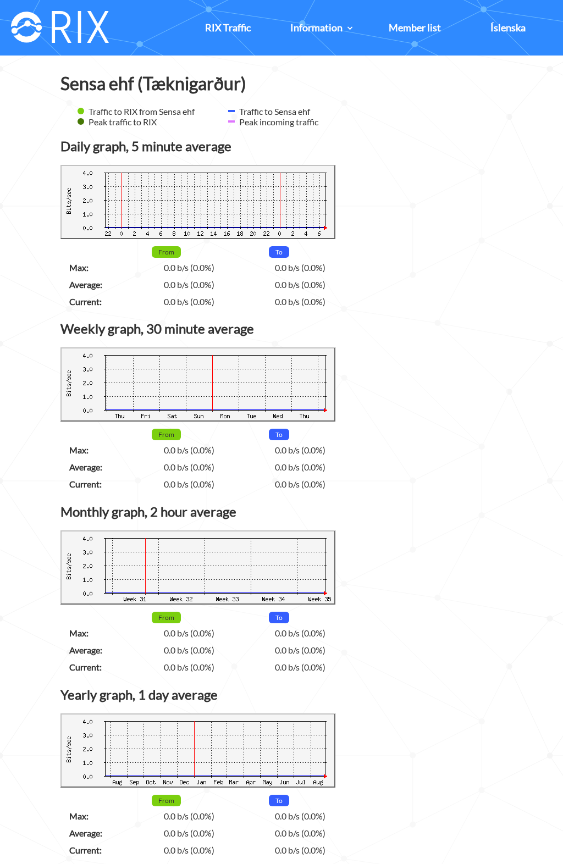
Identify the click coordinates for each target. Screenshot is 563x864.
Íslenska (508, 27)
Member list (415, 27)
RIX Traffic (228, 27)
